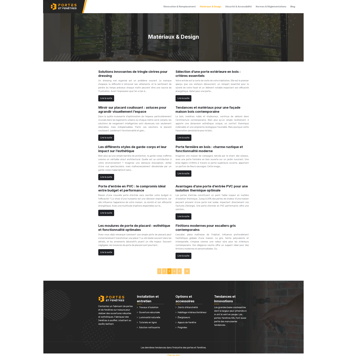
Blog (292, 6)
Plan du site (174, 355)
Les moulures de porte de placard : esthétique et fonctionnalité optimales (134, 228)
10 (187, 271)
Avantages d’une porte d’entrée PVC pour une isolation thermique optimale (212, 188)
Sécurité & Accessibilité (238, 6)
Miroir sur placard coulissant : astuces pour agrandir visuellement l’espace (132, 110)
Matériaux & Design (210, 6)
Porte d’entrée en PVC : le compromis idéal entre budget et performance (132, 188)
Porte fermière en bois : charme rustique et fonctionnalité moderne (209, 149)
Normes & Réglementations (271, 6)
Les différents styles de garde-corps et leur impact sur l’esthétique (132, 149)
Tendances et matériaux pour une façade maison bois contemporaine (208, 110)
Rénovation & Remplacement (179, 6)
